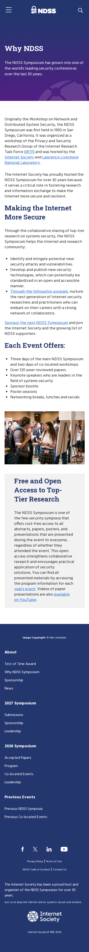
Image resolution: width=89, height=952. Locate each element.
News (9, 688)
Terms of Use (54, 861)
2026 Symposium (20, 746)
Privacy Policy (35, 861)
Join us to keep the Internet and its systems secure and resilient (43, 902)
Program (11, 766)
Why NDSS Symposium (22, 672)
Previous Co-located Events (26, 817)
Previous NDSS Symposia (23, 809)
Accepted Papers (18, 758)
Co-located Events (19, 774)
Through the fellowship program (39, 291)
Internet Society (19, 157)
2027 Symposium (20, 703)
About (11, 652)
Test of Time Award (20, 664)
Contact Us (60, 869)
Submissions (14, 715)
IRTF (29, 152)
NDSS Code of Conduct (36, 869)
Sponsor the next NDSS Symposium (36, 323)
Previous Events (20, 797)
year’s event (24, 589)
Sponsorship (14, 680)
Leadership (13, 731)
